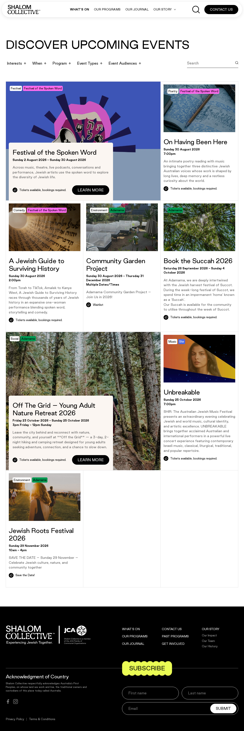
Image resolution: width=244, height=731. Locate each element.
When (37, 63)
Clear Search (202, 72)
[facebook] (8, 701)
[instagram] (15, 701)
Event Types (87, 63)
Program (59, 63)
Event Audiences (122, 63)
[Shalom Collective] (24, 9)
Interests (14, 63)
